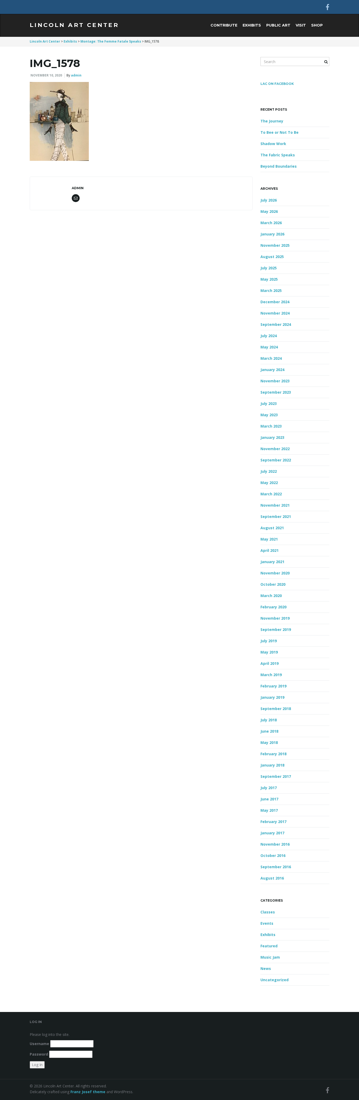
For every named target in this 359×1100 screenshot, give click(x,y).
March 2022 (271, 493)
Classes (267, 911)
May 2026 (269, 211)
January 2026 (272, 234)
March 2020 (271, 595)
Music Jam (270, 957)
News (265, 968)
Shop (317, 25)
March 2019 (271, 674)
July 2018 (268, 719)
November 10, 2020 (46, 75)
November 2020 (275, 572)
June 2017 (269, 798)
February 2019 (273, 685)
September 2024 (275, 324)
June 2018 (269, 731)
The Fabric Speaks (277, 154)
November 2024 (275, 313)
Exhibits (252, 25)
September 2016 (275, 866)
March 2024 (271, 358)
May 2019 (269, 652)
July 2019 (268, 640)
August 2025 (272, 256)
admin (76, 75)
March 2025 (271, 290)
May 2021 (269, 539)
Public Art (278, 25)
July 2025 (268, 267)
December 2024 (274, 301)
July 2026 (268, 200)
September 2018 (275, 708)
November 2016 (275, 844)
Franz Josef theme (87, 1091)
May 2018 (269, 742)
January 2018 (272, 765)
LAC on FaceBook (277, 84)
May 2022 (269, 482)
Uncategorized (274, 979)
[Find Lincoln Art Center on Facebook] (327, 7)
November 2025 (275, 245)
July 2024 (268, 335)
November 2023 (275, 380)
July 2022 (268, 471)
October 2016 (272, 855)
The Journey (271, 121)
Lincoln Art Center (74, 25)
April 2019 (269, 663)
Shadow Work (273, 143)
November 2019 (275, 618)
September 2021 (275, 516)
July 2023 (268, 403)
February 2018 (273, 753)
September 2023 (275, 392)
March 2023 (271, 426)
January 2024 (272, 369)
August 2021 (272, 527)
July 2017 (268, 787)
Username (39, 1043)
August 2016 (272, 878)
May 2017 (269, 810)
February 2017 (273, 821)
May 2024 (269, 347)
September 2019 (275, 629)
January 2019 (272, 697)
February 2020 (273, 606)
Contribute (224, 25)
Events (266, 923)
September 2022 (275, 460)
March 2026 (271, 222)
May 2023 (269, 414)
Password (39, 1054)
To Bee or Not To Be (279, 132)
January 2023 (272, 437)
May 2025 (269, 279)
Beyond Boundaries (278, 166)
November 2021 (275, 505)
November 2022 (275, 448)
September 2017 (275, 776)
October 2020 (272, 584)
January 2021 (272, 561)
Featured (269, 945)
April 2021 (269, 550)
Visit (301, 25)
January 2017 (272, 832)
